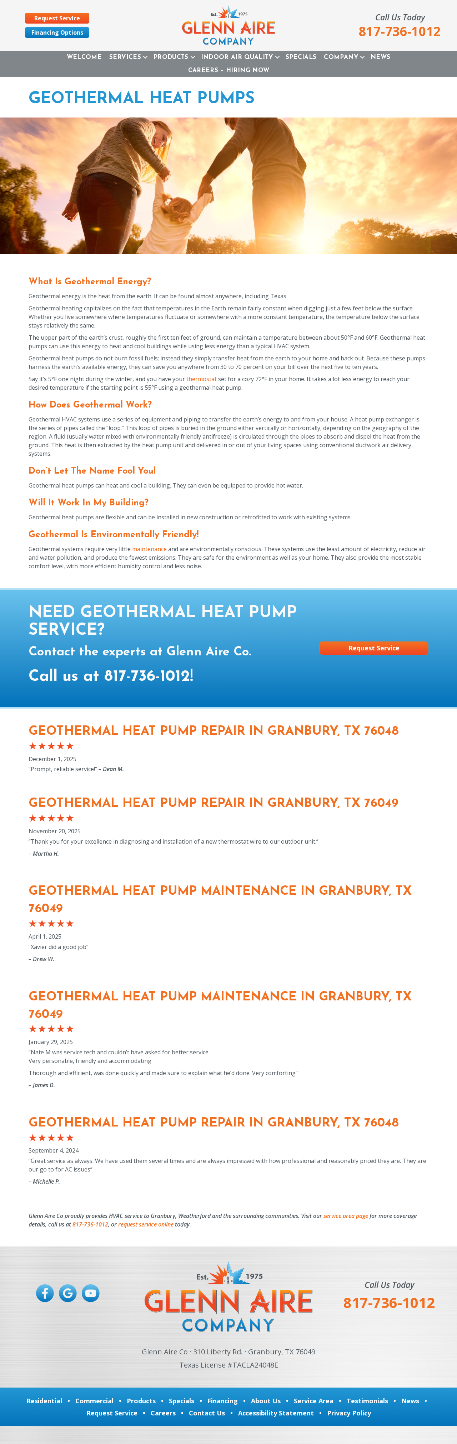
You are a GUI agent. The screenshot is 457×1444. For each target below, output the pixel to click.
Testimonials (367, 1400)
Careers (163, 1413)
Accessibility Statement (276, 1413)
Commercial (94, 1400)
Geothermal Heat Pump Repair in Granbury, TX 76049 (213, 804)
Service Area (313, 1400)
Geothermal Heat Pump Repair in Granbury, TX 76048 (214, 731)
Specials (301, 57)
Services (125, 57)
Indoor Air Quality (237, 57)
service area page (345, 1216)
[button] (145, 57)
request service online (146, 1224)
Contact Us (207, 1413)
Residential (44, 1400)
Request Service (111, 1413)
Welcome (84, 57)
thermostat (201, 379)
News (380, 57)
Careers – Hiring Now (229, 71)
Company (341, 57)
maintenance (149, 549)
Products (171, 57)
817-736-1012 (147, 677)
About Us (266, 1400)
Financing (222, 1400)
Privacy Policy (349, 1413)
